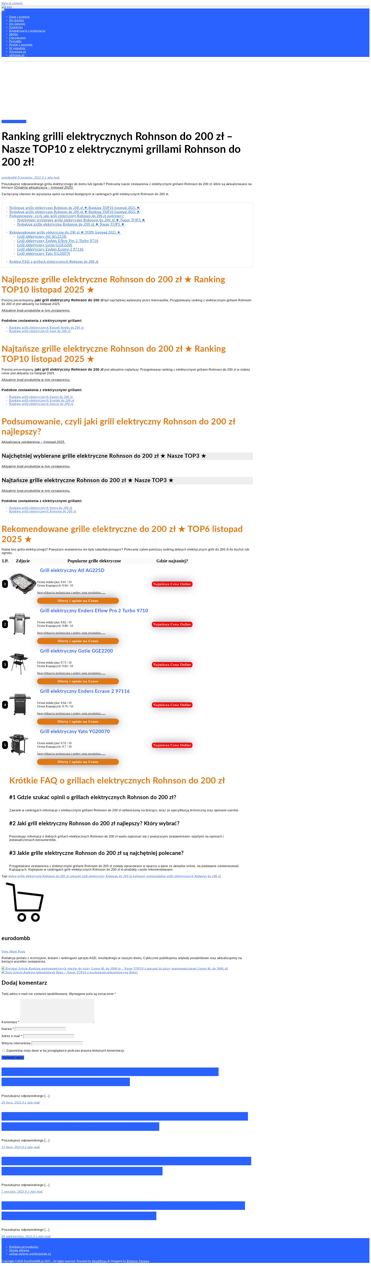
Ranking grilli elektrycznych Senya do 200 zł (40, 507)
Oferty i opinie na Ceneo (78, 601)
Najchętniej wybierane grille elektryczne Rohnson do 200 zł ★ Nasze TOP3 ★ (81, 220)
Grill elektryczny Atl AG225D (41, 236)
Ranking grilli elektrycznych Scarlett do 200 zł (41, 400)
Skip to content (12, 3)
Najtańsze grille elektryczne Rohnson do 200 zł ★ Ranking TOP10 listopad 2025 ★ (74, 212)
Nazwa (8, 1029)
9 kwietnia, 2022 (30, 177)
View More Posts (13, 951)
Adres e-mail (12, 1036)
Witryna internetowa (16, 1043)
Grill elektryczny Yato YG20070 (43, 253)
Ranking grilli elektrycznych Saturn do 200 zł (41, 397)
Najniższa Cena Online (172, 584)
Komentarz (11, 1022)
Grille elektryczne (14, 121)
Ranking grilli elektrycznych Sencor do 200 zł (41, 403)
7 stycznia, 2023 (13, 1191)
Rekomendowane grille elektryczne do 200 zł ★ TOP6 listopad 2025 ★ (64, 232)
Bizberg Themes (138, 1261)
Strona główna (19, 1250)
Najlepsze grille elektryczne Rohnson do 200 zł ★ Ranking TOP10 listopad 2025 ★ (74, 208)
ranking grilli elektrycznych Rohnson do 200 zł (188, 876)
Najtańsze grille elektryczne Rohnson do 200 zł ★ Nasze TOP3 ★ (71, 224)
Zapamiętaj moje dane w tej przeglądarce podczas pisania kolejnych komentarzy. (65, 1050)
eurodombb (10, 177)
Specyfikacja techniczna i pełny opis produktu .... (71, 592)
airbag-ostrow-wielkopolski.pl (30, 1253)
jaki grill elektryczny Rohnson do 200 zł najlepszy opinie (115, 876)
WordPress (99, 1261)
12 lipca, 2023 (12, 1147)
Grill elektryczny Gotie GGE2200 (44, 245)
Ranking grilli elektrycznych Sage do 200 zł (39, 331)
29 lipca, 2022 (12, 1102)
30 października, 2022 (17, 1236)
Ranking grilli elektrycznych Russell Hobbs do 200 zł (46, 327)
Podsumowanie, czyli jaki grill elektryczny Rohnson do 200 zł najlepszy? (66, 216)
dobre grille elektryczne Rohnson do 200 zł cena (42, 876)
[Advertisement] (185, 91)
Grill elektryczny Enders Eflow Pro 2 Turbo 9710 (57, 241)
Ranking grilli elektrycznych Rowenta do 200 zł (42, 511)
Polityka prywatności (23, 1246)
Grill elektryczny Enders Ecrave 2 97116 (50, 249)
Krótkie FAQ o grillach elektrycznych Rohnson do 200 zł (53, 261)
